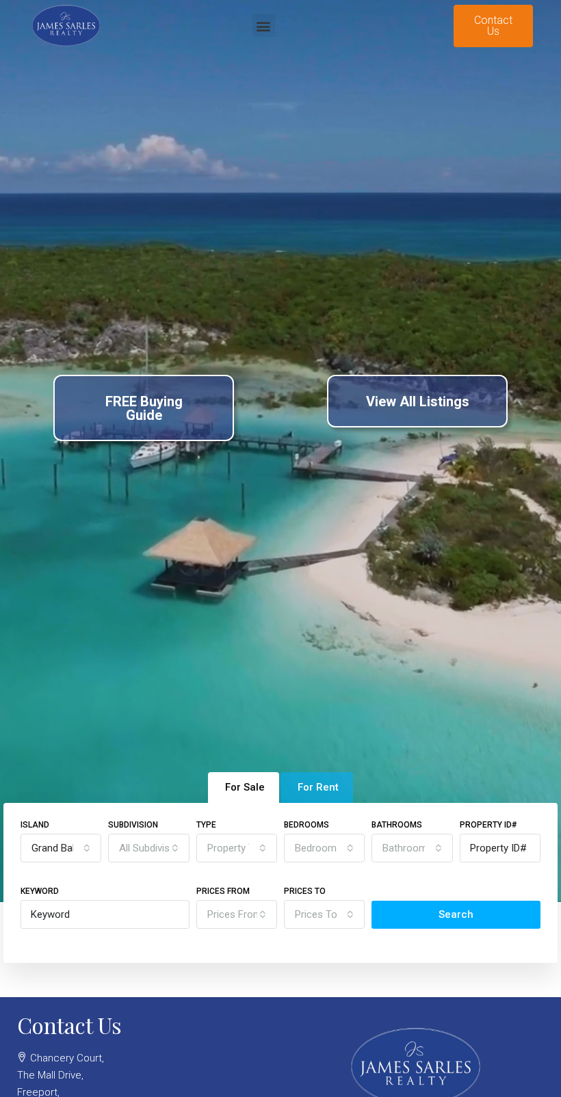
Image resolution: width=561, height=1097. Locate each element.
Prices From (223, 891)
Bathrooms (396, 825)
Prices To (305, 891)
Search (456, 914)
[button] (263, 25)
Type (206, 825)
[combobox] (61, 848)
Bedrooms (306, 825)
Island (35, 825)
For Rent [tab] (318, 787)
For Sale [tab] (245, 787)
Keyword (40, 891)
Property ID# (488, 825)
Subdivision (133, 825)
